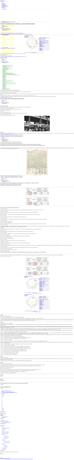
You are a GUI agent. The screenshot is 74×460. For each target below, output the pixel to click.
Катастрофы (4, 4)
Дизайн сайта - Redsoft (7, 458)
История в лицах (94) (5, 438)
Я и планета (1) (3, 449)
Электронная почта (5, 26)
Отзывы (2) (3, 430)
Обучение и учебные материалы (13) (7, 442)
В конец (3, 409)
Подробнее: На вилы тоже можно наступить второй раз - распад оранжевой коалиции (10, 56)
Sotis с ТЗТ (3, 3)
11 (2, 403)
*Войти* (2, 415)
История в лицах (4, 5)
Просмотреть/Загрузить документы (6, 422)
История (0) (3, 434)
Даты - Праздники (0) (5, 445)
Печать (3, 25)
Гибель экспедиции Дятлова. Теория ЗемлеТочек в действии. (9, 392)
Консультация (4, 7)
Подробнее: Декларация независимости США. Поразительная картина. (9, 175)
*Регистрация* (4, 417)
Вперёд (3, 408)
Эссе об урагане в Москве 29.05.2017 (6, 390)
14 (2, 407)
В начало (3, 394)
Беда (2, 391)
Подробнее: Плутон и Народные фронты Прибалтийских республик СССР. (9, 134)
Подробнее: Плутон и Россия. (4, 97)
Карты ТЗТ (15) (3, 429)
